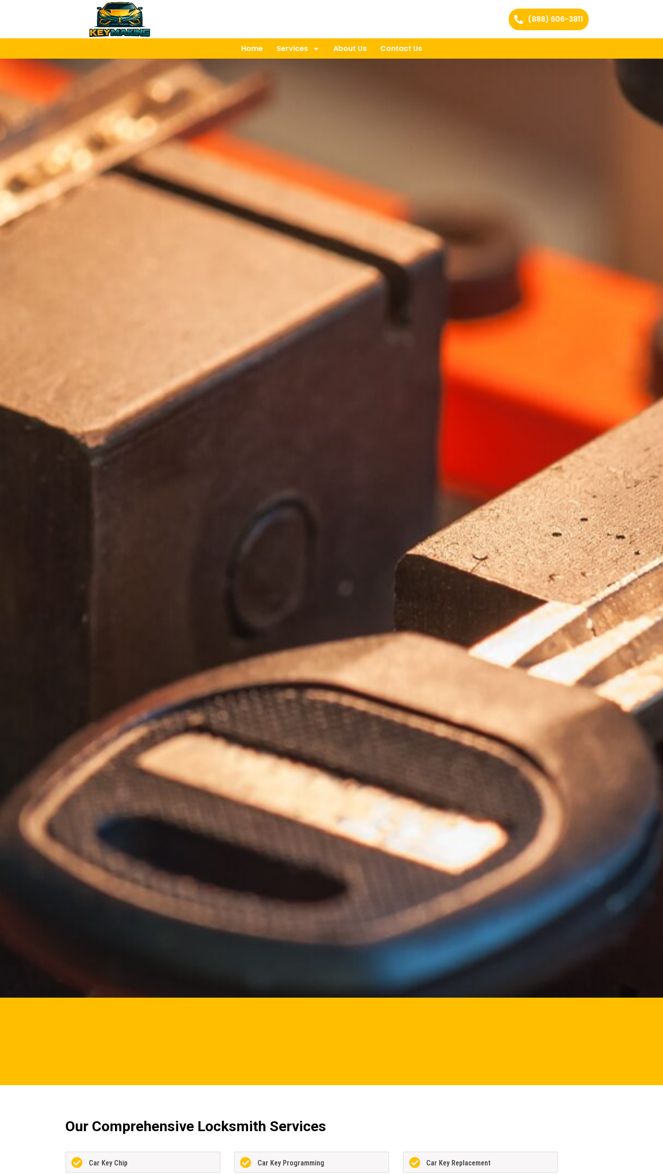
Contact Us (401, 48)
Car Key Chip (108, 1163)
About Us (350, 48)
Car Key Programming (291, 1163)
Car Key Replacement (458, 1163)
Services (292, 48)
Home (252, 48)
